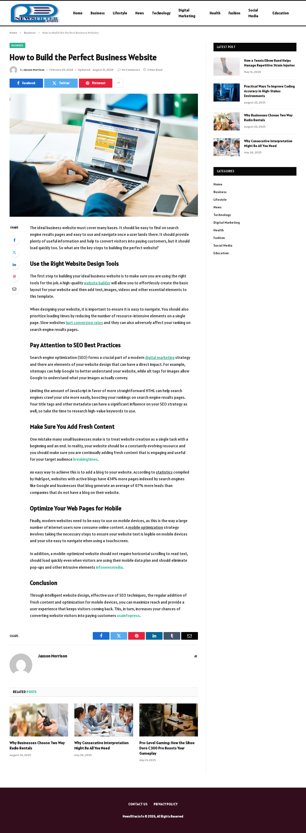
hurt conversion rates (84, 322)
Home (77, 13)
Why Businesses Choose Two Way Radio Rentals (37, 745)
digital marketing (160, 357)
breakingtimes (85, 459)
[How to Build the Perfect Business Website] (104, 155)
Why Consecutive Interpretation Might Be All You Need (101, 745)
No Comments (131, 69)
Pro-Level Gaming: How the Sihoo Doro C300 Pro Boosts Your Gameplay (167, 748)
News (139, 13)
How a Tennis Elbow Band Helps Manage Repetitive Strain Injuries (269, 62)
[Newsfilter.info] (35, 13)
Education (281, 13)
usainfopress (128, 615)
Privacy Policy (166, 804)
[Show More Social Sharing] (118, 83)
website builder (97, 283)
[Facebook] (14, 240)
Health (215, 13)
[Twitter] (14, 252)
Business (98, 13)
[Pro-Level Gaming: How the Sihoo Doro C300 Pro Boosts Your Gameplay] (168, 719)
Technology (161, 13)
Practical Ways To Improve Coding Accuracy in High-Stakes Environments (269, 91)
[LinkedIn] (14, 264)
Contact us (138, 804)
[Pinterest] (14, 276)
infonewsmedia (109, 567)
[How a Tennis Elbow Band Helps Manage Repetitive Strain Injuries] (226, 67)
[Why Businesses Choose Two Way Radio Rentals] (39, 719)
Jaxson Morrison (33, 69)
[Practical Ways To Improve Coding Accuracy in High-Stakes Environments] (226, 92)
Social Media (253, 13)
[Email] (14, 289)
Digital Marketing (187, 13)
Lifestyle (120, 13)
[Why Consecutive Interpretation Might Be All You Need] (103, 719)
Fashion (234, 13)
